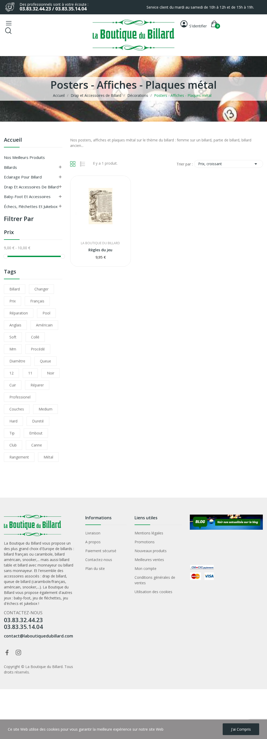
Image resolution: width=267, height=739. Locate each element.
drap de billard (54, 576)
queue (45, 361)
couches (16, 409)
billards (66, 548)
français (37, 301)
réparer (37, 385)
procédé (38, 349)
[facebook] (7, 652)
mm (12, 349)
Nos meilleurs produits (24, 157)
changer (41, 289)
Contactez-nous (98, 559)
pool (46, 313)
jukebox (30, 603)
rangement (19, 457)
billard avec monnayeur (37, 565)
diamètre (17, 361)
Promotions (145, 541)
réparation (18, 313)
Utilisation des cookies (153, 591)
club (13, 445)
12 (11, 373)
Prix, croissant (228, 164)
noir (50, 373)
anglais (15, 325)
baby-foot (22, 597)
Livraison (92, 533)
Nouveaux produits (151, 550)
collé (35, 337)
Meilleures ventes (149, 559)
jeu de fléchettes (47, 597)
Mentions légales (149, 533)
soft (12, 337)
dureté (38, 421)
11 (30, 373)
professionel (20, 397)
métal (48, 457)
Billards (10, 167)
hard (13, 421)
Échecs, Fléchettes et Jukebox (31, 206)
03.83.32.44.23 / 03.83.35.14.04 (53, 8)
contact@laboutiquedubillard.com (38, 636)
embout (36, 433)
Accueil (13, 140)
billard (14, 289)
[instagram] (18, 652)
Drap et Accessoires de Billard (31, 186)
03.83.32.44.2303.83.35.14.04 (23, 623)
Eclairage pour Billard (23, 177)
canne (36, 445)
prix (12, 301)
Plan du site (95, 568)
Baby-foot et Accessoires (27, 196)
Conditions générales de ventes (155, 580)
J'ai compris (241, 729)
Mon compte (145, 568)
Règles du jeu (100, 249)
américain (44, 325)
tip (12, 433)
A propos (93, 541)
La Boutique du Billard (100, 243)
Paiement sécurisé (100, 550)
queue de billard (17, 581)
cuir (12, 385)
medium (45, 409)
